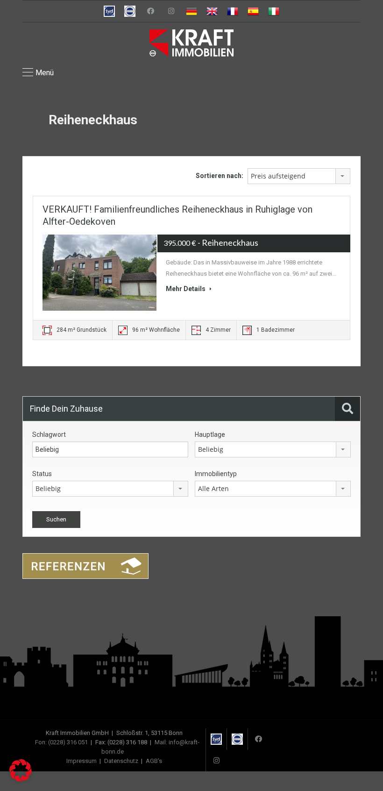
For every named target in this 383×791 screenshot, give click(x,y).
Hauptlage (210, 434)
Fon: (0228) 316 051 (61, 742)
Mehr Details (186, 288)
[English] (212, 11)
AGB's (154, 760)
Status (42, 473)
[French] (232, 11)
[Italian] (273, 11)
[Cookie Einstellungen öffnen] (20, 779)
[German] (191, 11)
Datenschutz (121, 760)
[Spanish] (253, 11)
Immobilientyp (216, 473)
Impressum (81, 760)
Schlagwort (49, 434)
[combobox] (299, 176)
